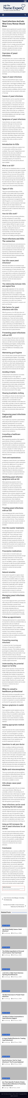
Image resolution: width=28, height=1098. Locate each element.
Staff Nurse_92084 (17, 933)
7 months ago (7, 998)
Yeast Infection (6, 925)
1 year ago (6, 1087)
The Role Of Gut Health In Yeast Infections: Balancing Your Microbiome (13, 905)
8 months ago (7, 1020)
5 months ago (7, 933)
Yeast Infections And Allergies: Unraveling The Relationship (14, 899)
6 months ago (7, 955)
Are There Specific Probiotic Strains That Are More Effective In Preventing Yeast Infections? (14, 1083)
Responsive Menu (25, 1)
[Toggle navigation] (3, 15)
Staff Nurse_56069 (15, 1087)
